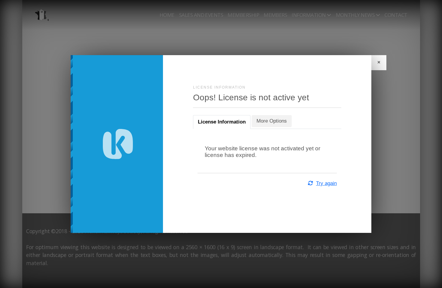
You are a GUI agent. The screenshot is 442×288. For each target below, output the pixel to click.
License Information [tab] (222, 122)
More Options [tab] (271, 121)
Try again (326, 183)
